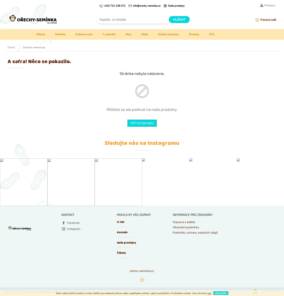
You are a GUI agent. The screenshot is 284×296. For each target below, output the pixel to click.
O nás (120, 222)
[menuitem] (37, 34)
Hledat (179, 19)
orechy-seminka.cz (142, 271)
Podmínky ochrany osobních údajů (195, 233)
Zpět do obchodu (142, 123)
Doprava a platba (184, 222)
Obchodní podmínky (186, 227)
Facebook (73, 223)
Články (121, 253)
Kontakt (122, 233)
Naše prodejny (126, 243)
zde (209, 293)
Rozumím (220, 293)
